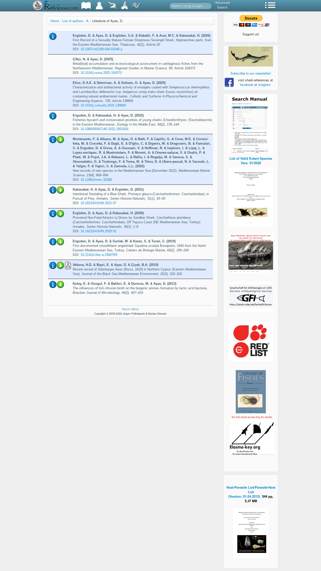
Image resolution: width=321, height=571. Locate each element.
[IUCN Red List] (251, 341)
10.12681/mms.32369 (96, 180)
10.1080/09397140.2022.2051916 (104, 129)
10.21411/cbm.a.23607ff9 (99, 255)
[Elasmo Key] (252, 434)
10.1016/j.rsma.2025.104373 (101, 73)
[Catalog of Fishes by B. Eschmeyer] (251, 391)
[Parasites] (136, 5)
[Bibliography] (86, 5)
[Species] (112, 5)
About (135, 309)
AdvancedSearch (222, 5)
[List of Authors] (99, 5)
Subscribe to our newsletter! (250, 73)
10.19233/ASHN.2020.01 (98, 231)
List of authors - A (75, 20)
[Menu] (270, 5)
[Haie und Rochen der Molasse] (251, 253)
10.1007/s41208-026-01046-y (101, 49)
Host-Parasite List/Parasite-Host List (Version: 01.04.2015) (250, 492)
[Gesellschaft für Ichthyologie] (250, 296)
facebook (246, 84)
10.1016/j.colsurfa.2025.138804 (103, 105)
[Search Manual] (250, 123)
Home (54, 20)
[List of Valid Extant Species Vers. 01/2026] (250, 196)
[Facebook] (251, 56)
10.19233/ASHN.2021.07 (98, 203)
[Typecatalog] (124, 5)
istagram (264, 84)
